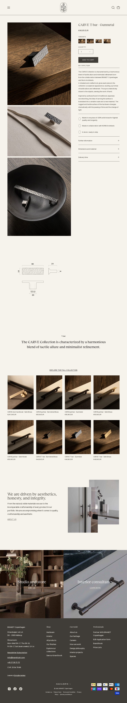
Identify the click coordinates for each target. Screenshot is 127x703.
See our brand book (54, 655)
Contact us (49, 692)
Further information (85, 141)
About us (11, 519)
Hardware (50, 632)
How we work (75, 644)
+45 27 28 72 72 (13, 662)
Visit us (31, 588)
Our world (74, 627)
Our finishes (51, 644)
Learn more (95, 588)
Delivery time (83, 157)
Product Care (57, 692)
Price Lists (97, 647)
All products (51, 640)
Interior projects (76, 652)
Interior (49, 636)
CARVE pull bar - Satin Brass (102, 412)
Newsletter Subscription (17, 653)
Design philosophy (77, 648)
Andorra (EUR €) (62, 684)
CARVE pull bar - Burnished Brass (47, 412)
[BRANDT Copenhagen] (63, 7)
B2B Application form (101, 639)
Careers (73, 640)
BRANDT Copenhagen (66, 688)
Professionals (98, 627)
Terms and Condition (69, 692)
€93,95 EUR (40, 414)
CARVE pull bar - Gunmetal (74, 412)
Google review (19, 675)
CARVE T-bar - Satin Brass (102, 457)
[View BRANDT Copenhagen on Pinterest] (21, 689)
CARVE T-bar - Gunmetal (73, 457)
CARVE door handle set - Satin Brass (19, 412)
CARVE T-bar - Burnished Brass (46, 457)
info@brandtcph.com (16, 657)
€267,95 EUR (11, 414)
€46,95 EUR (40, 459)
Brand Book (98, 643)
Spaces (73, 656)
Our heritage (75, 636)
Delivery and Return (66, 694)
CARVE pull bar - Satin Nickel (17, 457)
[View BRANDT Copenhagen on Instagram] (9, 689)
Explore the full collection (64, 370)
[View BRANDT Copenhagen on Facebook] (15, 689)
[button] (113, 7)
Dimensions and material (87, 149)
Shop (48, 627)
